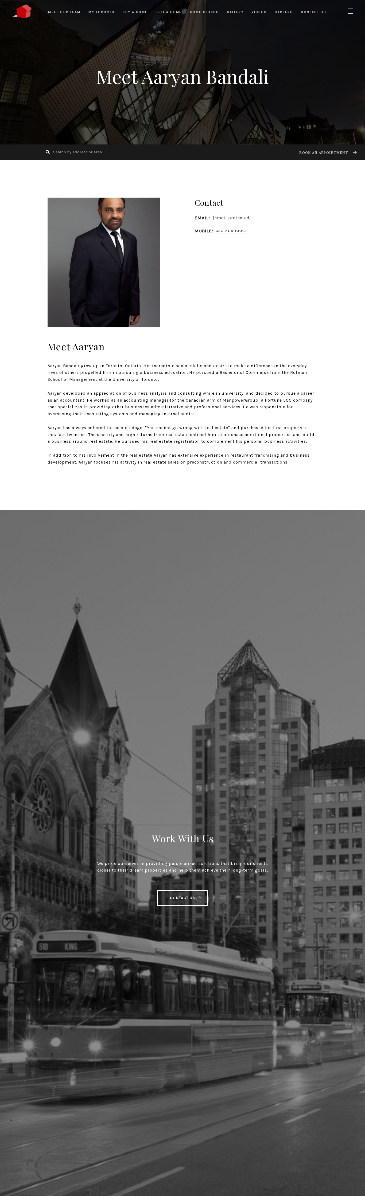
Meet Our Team (64, 12)
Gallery (235, 12)
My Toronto (101, 12)
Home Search (204, 12)
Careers (284, 12)
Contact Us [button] (182, 898)
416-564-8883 (231, 230)
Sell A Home (169, 12)
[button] (327, 152)
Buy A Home (135, 12)
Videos (259, 12)
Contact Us (313, 12)
